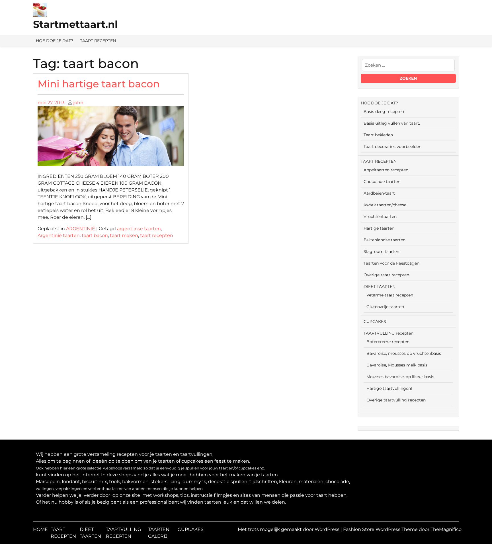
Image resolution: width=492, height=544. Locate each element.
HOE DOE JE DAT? (54, 40)
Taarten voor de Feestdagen (391, 263)
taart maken (124, 235)
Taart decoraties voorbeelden (392, 146)
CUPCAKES (375, 321)
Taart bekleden (378, 134)
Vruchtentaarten (380, 216)
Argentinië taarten (59, 235)
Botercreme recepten (387, 341)
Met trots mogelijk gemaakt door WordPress (289, 529)
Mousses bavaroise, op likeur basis (400, 376)
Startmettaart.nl (75, 24)
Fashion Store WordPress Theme (381, 529)
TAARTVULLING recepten (388, 333)
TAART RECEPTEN (98, 40)
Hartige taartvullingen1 (389, 388)
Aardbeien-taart (379, 193)
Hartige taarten (379, 228)
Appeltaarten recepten (386, 169)
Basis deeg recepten (384, 111)
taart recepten (156, 235)
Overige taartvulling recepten (396, 400)
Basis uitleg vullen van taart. (392, 123)
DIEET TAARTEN (379, 286)
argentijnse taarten (139, 228)
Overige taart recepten (386, 274)
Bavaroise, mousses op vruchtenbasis (403, 353)
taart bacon (95, 235)
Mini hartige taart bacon (99, 84)
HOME (40, 529)
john (78, 102)
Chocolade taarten (382, 181)
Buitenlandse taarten (384, 239)
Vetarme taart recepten (389, 295)
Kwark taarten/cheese (385, 204)
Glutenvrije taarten (385, 306)
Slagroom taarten (381, 251)
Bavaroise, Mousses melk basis (396, 365)
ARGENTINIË (80, 228)
